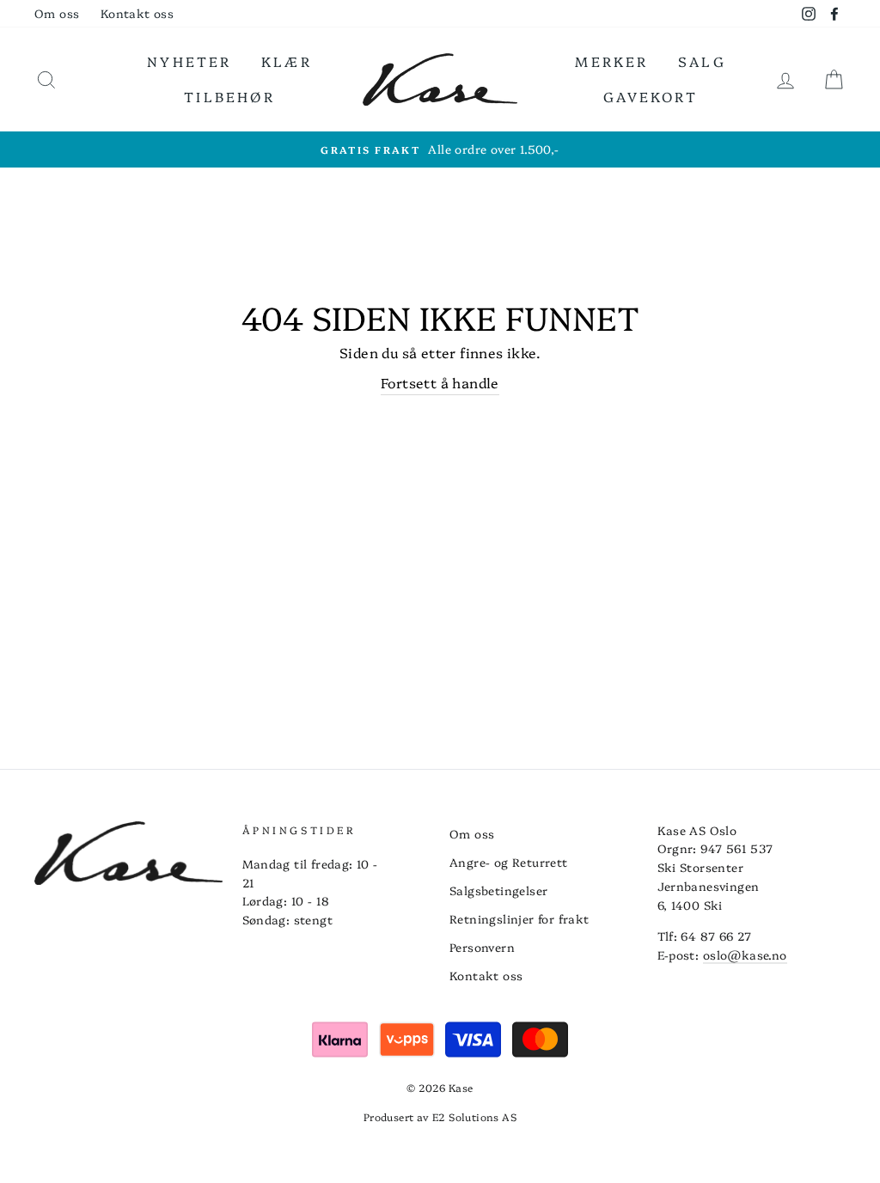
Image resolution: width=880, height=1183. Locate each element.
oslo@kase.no (745, 954)
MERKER (611, 61)
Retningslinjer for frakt (519, 918)
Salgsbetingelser (498, 890)
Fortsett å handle (440, 382)
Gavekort (650, 96)
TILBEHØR (229, 96)
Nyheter (189, 61)
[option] (440, 149)
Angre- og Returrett (508, 861)
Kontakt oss (137, 13)
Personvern (482, 946)
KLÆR (286, 61)
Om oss (56, 13)
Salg (702, 61)
